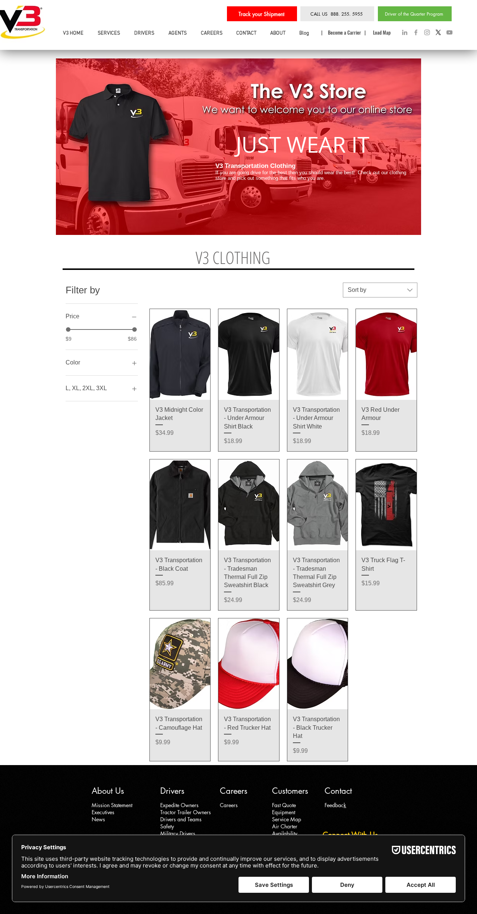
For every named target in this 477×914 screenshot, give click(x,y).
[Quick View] (180, 354)
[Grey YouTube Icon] (449, 32)
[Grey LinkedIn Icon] (404, 32)
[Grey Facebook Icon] (416, 32)
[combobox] (380, 290)
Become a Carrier (345, 32)
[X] (438, 32)
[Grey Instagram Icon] (427, 32)
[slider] (68, 329)
